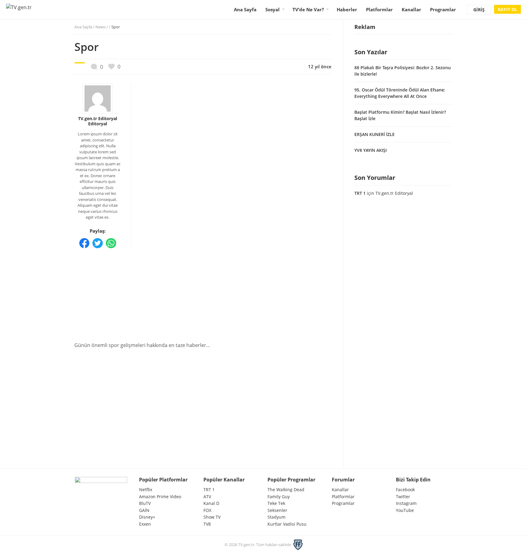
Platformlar (379, 9)
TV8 (207, 524)
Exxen (145, 524)
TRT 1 (360, 193)
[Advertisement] (203, 293)
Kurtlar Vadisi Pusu (287, 524)
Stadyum (276, 517)
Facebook (405, 489)
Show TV (211, 517)
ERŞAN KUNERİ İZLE (374, 134)
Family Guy (278, 496)
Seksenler (277, 510)
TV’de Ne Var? (308, 9)
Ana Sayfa (245, 9)
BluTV (145, 503)
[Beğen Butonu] (114, 67)
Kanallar (411, 9)
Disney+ (147, 517)
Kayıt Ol (507, 9)
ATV (207, 496)
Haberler (347, 9)
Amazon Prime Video (160, 496)
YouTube (405, 510)
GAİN (144, 510)
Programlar (443, 9)
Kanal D (211, 503)
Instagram (406, 503)
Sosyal (272, 9)
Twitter (403, 496)
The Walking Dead (285, 489)
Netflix (145, 489)
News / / (107, 27)
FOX (207, 510)
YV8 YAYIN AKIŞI (370, 150)
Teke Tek (276, 503)
